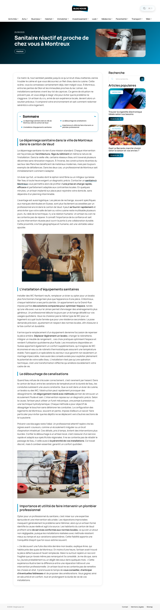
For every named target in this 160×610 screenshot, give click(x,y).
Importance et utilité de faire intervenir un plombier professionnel (77, 126)
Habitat (19, 51)
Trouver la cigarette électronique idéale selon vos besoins (125, 113)
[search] (144, 8)
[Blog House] (80, 8)
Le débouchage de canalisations (74, 121)
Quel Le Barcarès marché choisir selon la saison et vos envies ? (125, 149)
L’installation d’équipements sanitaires (37, 127)
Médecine (116, 92)
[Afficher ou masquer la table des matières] (67, 116)
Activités (116, 129)
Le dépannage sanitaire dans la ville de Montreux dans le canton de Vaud (37, 122)
